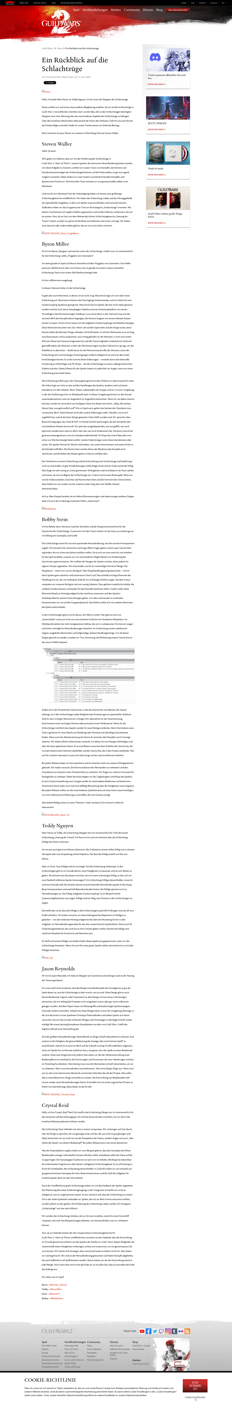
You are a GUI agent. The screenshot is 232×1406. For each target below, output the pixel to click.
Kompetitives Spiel (50, 1367)
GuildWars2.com (61, 24)
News (59, 48)
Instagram (168, 1331)
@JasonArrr (54, 1293)
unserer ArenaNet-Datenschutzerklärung (68, 1395)
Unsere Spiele (40, 2)
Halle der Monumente (120, 1349)
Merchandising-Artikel (72, 2)
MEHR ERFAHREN (156, 84)
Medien (116, 10)
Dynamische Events (50, 1360)
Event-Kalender (94, 1349)
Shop (159, 10)
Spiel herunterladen (177, 10)
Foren (183, 2)
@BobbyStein (56, 1298)
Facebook (148, 1331)
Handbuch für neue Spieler (119, 1353)
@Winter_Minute (58, 1284)
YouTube (142, 1331)
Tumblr (174, 1331)
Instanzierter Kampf (51, 1356)
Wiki (192, 2)
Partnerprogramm (95, 1360)
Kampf (45, 1352)
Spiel (76, 10)
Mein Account (116, 1345)
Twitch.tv (161, 1331)
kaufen (141, 1345)
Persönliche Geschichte (52, 1363)
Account (213, 2)
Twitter (155, 1331)
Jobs (54, 2)
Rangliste (91, 1356)
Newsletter (92, 1352)
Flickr (181, 1331)
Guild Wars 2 (48, 48)
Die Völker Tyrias (49, 1345)
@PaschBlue (56, 1289)
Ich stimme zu (195, 1386)
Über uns (24, 2)
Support (202, 2)
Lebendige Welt (71, 1345)
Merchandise (138, 1349)
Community (132, 10)
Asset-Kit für (140, 1364)
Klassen (45, 1349)
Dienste (148, 10)
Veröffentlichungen (95, 10)
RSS (187, 1331)
